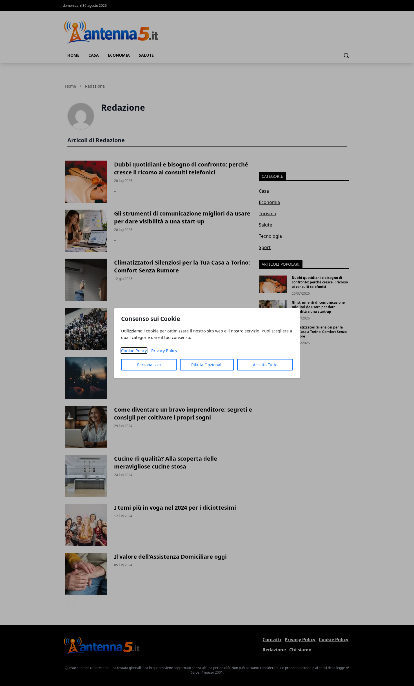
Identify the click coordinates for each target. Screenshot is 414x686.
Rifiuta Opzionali (206, 364)
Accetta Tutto (265, 364)
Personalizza (149, 364)
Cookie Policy (134, 350)
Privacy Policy (164, 350)
